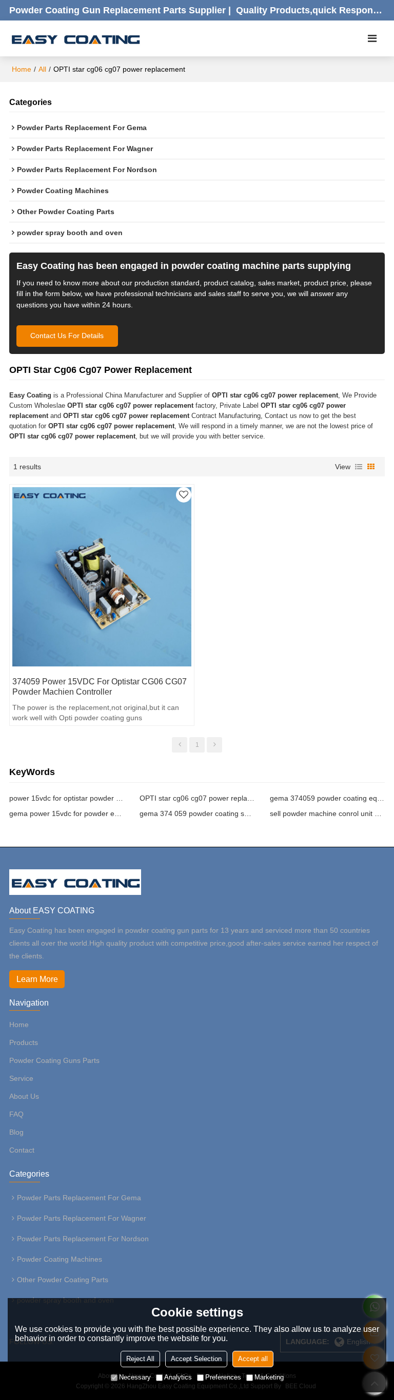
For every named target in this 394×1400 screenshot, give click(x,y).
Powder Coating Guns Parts (54, 1060)
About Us (24, 1096)
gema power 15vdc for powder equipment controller (66, 813)
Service (21, 1078)
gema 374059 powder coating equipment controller (327, 798)
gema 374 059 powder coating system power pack (197, 813)
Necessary (135, 1377)
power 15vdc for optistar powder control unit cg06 (66, 798)
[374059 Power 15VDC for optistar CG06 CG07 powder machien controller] (101, 576)
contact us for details (67, 336)
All (42, 69)
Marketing (269, 1377)
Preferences (223, 1377)
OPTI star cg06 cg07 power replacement (197, 798)
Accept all (253, 1359)
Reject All (140, 1359)
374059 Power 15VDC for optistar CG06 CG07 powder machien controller (99, 686)
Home (21, 69)
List (358, 467)
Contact (21, 1150)
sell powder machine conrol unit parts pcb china (327, 813)
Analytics (178, 1377)
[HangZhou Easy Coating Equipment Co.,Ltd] (75, 38)
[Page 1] (179, 745)
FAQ (16, 1114)
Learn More (37, 979)
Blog (16, 1132)
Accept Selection (196, 1359)
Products (23, 1042)
